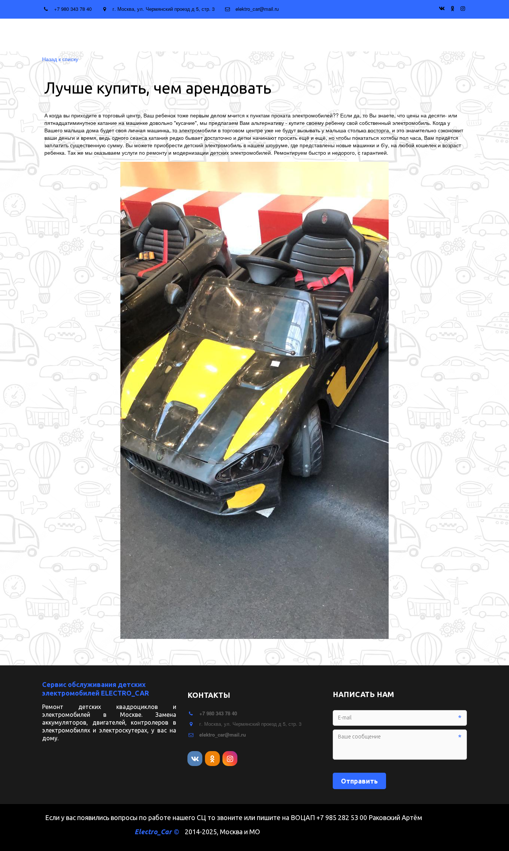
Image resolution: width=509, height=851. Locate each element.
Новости (263, 35)
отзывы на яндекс (405, 35)
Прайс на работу (207, 35)
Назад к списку (60, 59)
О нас (351, 35)
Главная (104, 35)
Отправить (359, 781)
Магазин (307, 35)
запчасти (149, 35)
